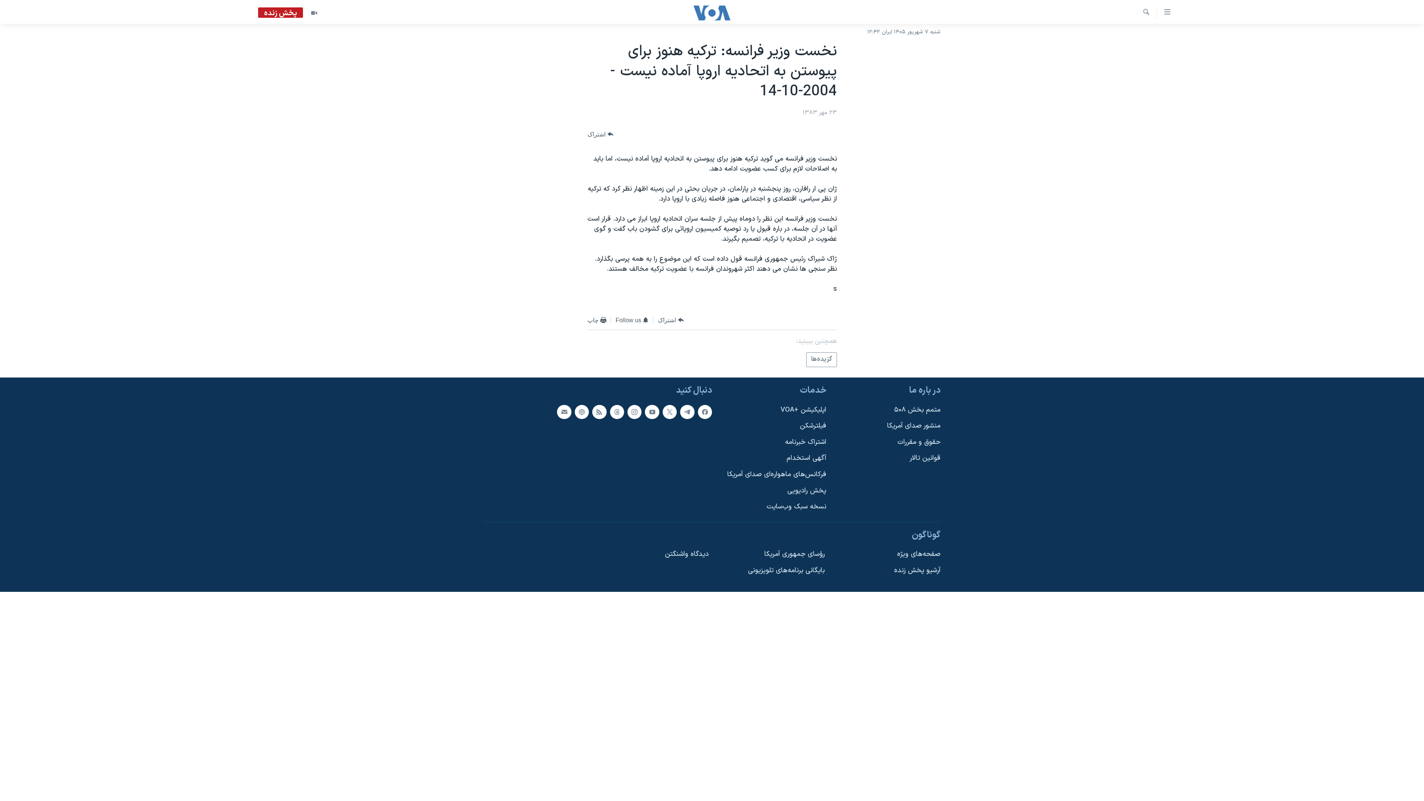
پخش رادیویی (806, 490)
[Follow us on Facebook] (705, 412)
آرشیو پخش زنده (917, 571)
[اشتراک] (564, 412)
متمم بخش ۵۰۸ (917, 410)
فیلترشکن (813, 426)
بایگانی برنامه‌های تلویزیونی (786, 571)
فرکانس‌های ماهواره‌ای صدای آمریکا (776, 474)
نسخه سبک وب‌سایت (796, 507)
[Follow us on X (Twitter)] (670, 412)
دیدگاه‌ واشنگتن (687, 554)
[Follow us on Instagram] (634, 412)
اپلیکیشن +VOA (803, 410)
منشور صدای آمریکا (913, 426)
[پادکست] (582, 412)
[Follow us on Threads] (617, 412)
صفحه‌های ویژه (918, 554)
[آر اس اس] (599, 412)
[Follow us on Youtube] (652, 412)
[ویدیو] (314, 13)
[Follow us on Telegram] (687, 412)
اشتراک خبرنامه (805, 442)
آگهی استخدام (806, 458)
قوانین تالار (925, 458)
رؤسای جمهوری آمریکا (794, 554)
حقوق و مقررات (918, 442)
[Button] (600, 134)
